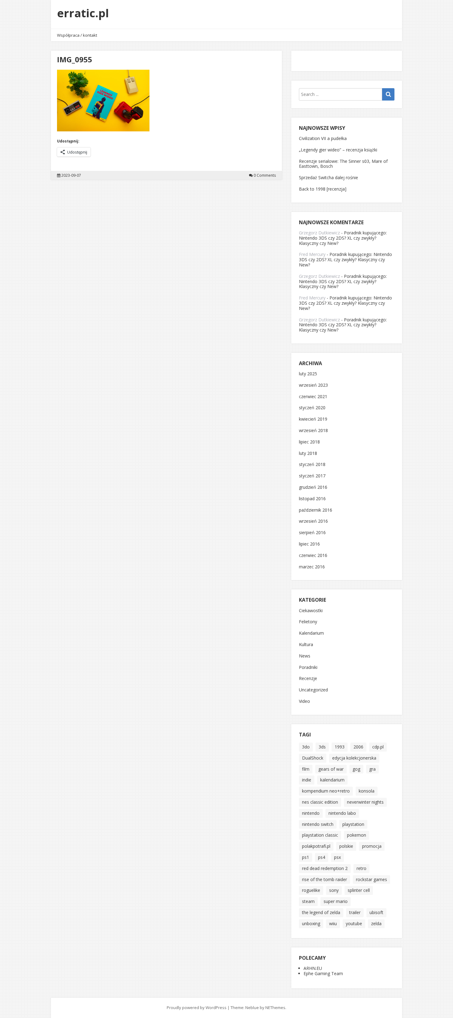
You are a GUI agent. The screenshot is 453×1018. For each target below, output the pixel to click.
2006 (358, 747)
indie (306, 780)
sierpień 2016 (312, 532)
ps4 (321, 857)
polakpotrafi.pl (316, 846)
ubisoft (376, 912)
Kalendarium (311, 633)
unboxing (311, 923)
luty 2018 (308, 453)
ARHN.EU (313, 968)
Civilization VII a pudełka (323, 138)
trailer (355, 912)
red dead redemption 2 (325, 868)
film (305, 769)
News (304, 656)
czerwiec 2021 (313, 396)
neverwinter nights (365, 802)
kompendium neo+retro (326, 791)
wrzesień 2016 (313, 521)
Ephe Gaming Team (323, 973)
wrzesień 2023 (313, 385)
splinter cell (359, 890)
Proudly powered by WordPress (196, 1007)
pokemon (356, 835)
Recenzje (308, 678)
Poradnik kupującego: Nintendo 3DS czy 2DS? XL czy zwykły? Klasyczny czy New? (343, 238)
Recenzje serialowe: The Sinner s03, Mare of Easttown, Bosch (343, 163)
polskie (346, 846)
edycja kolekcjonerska (354, 758)
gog (356, 769)
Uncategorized (313, 690)
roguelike (311, 890)
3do (306, 747)
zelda (376, 923)
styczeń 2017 (312, 476)
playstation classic (320, 835)
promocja (372, 846)
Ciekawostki (311, 610)
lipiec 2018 (309, 442)
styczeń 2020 (312, 407)
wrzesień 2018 (313, 430)
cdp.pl (378, 747)
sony (334, 890)
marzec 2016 (312, 567)
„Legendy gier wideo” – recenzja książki (338, 150)
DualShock (312, 758)
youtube (354, 923)
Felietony (308, 621)
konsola (366, 791)
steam (308, 901)
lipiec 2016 (309, 544)
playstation (353, 824)
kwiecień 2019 (313, 419)
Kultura (306, 644)
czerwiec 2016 (313, 555)
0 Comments (265, 175)
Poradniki (308, 667)
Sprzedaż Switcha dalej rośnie (328, 177)
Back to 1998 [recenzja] (322, 189)
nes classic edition (320, 802)
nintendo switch (317, 824)
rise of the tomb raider (324, 879)
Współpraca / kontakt (77, 35)
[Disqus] (166, 266)
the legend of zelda (321, 912)
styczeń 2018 (312, 464)
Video (304, 701)
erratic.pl (83, 13)
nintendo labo (342, 813)
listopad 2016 (312, 498)
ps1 (305, 857)
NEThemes (275, 1007)
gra (372, 769)
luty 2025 (308, 374)
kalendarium (332, 780)
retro (361, 868)
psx (337, 857)
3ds (322, 747)
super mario (336, 901)
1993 (340, 747)
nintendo (311, 813)
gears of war (331, 769)
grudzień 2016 (313, 487)
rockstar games (371, 879)
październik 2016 (315, 510)
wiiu (333, 923)
